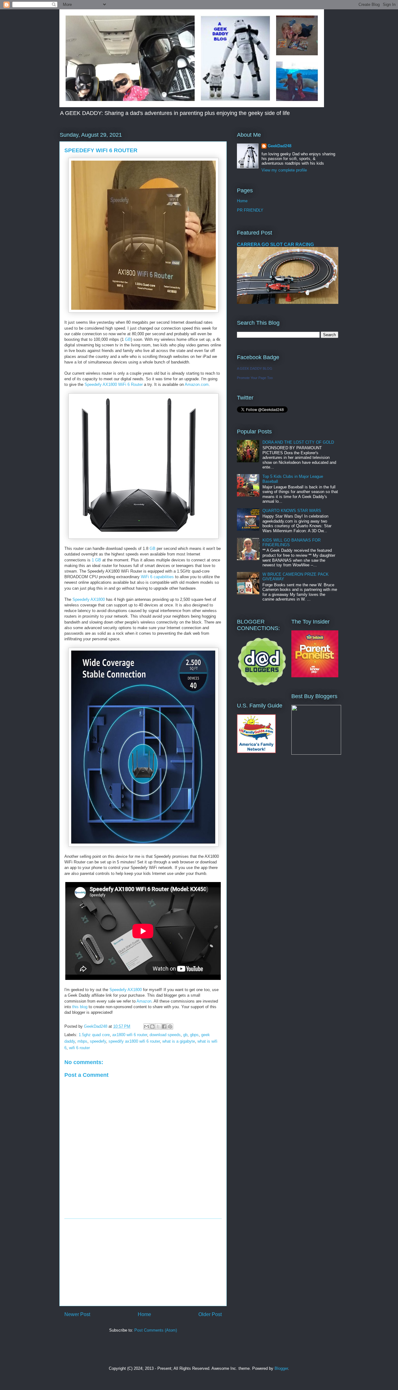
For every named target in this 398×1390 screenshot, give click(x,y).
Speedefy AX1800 (88, 599)
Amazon (144, 1001)
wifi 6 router (79, 1047)
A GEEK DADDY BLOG (254, 368)
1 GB (96, 560)
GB (128, 339)
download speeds (165, 1034)
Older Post (210, 1314)
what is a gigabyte (178, 1041)
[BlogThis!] (152, 1026)
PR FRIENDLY (250, 210)
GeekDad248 (279, 146)
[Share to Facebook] (164, 1026)
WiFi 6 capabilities (158, 576)
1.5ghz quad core (94, 1034)
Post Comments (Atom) (155, 1330)
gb (185, 1034)
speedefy (98, 1041)
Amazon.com (197, 384)
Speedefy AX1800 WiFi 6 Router (114, 384)
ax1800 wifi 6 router (129, 1034)
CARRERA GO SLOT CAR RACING (275, 244)
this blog (79, 1006)
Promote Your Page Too (255, 378)
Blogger (281, 1368)
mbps (82, 1041)
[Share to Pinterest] (170, 1026)
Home (144, 1314)
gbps (194, 1034)
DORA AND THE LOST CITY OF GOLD (298, 442)
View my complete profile (284, 170)
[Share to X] (158, 1026)
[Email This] (146, 1026)
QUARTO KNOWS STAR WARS (291, 510)
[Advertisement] (143, 1262)
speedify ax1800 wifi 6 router (134, 1041)
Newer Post (77, 1314)
